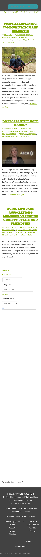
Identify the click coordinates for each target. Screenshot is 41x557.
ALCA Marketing (9, 42)
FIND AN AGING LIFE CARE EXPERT (23, 7)
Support (20, 232)
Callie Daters (26, 136)
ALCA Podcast (6, 274)
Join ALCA (33, 522)
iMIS (9, 2)
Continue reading (16, 195)
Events (12, 531)
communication (7, 40)
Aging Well (29, 35)
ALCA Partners (33, 525)
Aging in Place (25, 227)
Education (12, 534)
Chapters (33, 531)
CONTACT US (20, 546)
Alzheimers (24, 37)
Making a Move (11, 134)
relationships (31, 40)
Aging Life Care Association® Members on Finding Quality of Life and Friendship (20, 216)
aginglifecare (31, 232)
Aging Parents (20, 35)
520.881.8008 (14, 517)
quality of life (13, 136)
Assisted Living (23, 131)
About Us (12, 528)
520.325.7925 (29, 517)
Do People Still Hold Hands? (20, 123)
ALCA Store (33, 528)
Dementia (13, 37)
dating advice (32, 134)
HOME (28, 541)
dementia (16, 40)
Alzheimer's (6, 37)
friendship (23, 40)
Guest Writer (13, 232)
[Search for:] (11, 279)
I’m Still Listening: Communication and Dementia (20, 27)
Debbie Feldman (27, 230)
